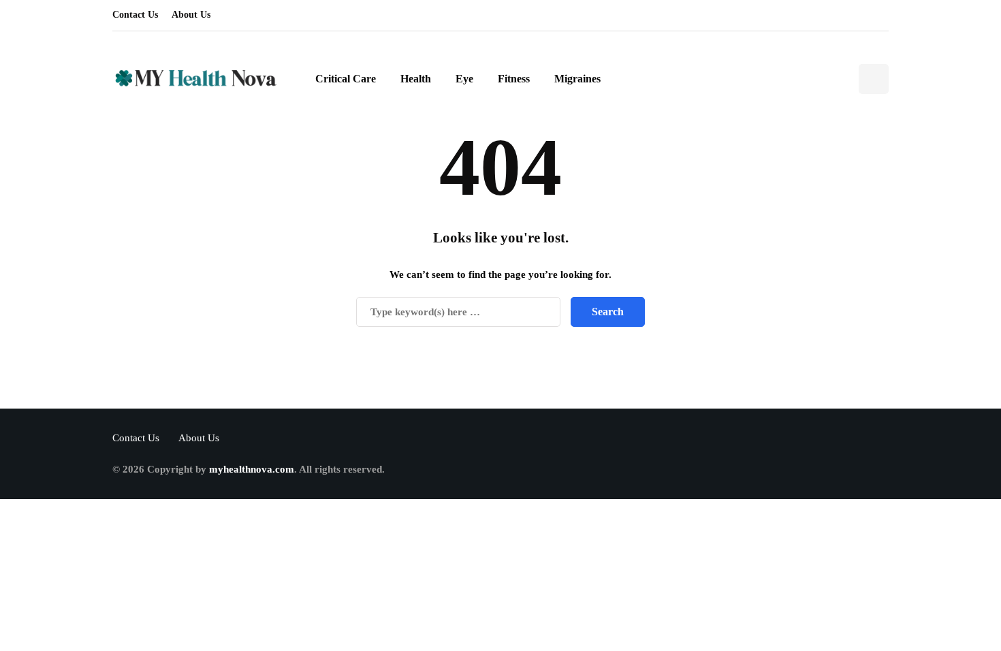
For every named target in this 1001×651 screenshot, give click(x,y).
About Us (191, 15)
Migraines (577, 78)
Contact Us (135, 15)
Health (415, 78)
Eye (464, 78)
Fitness (514, 78)
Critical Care (345, 78)
